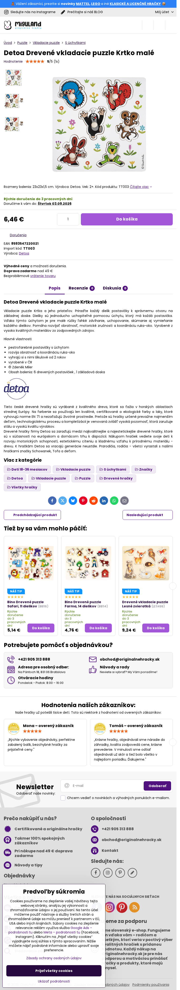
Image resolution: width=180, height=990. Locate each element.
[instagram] (109, 912)
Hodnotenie (13, 61)
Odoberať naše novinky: (35, 793)
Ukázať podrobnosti (54, 981)
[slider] (35, 61)
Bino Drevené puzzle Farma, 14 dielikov (83, 604)
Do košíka (127, 219)
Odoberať (157, 786)
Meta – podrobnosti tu (62, 932)
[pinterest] (122, 912)
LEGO (95, 3)
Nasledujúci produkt (145, 515)
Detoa (24, 253)
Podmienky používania (150, 984)
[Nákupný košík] (159, 25)
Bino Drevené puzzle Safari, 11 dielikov (25, 604)
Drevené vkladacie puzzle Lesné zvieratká (145, 604)
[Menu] (170, 25)
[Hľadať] (148, 25)
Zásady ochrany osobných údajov (54, 958)
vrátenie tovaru (43, 276)
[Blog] (134, 912)
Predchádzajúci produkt (35, 515)
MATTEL (83, 3)
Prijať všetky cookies (53, 970)
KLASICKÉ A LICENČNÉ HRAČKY (135, 3)
